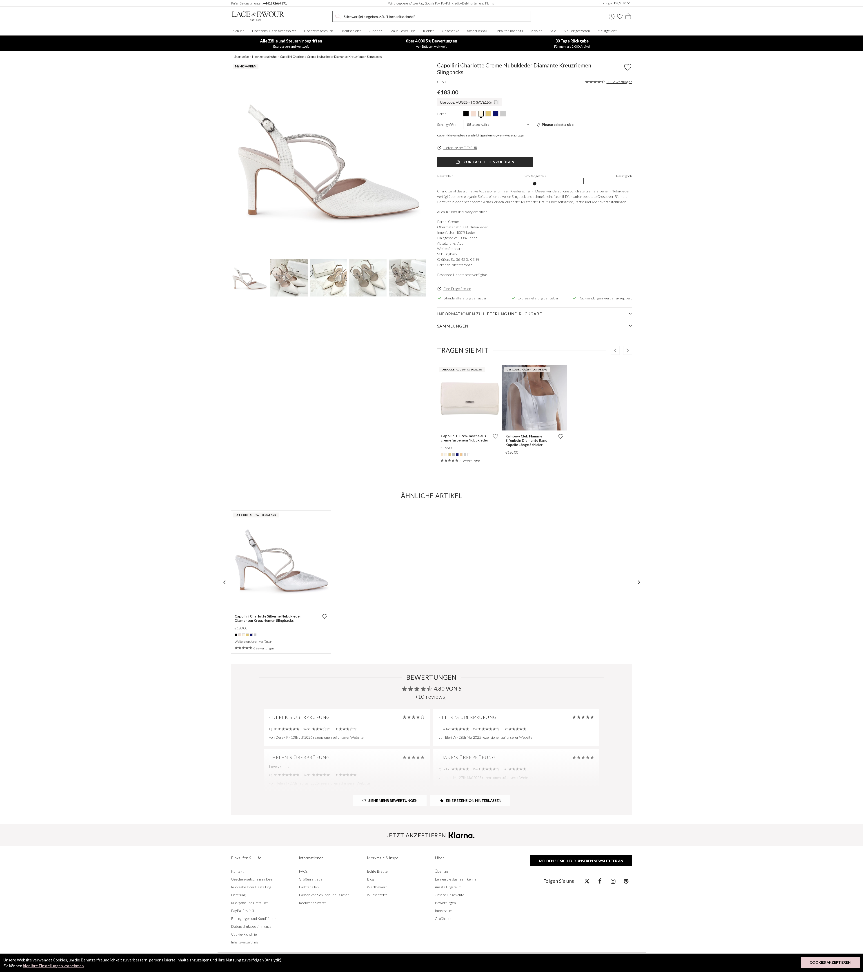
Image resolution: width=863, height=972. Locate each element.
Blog (370, 879)
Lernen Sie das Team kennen (456, 879)
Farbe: (442, 113)
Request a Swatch (313, 903)
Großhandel (444, 918)
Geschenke (450, 31)
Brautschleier (350, 31)
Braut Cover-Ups (402, 31)
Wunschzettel (377, 895)
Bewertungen (445, 903)
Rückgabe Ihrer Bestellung (251, 887)
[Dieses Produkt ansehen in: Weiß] (468, 454)
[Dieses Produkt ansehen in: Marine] (457, 454)
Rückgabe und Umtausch (250, 903)
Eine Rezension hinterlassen (473, 800)
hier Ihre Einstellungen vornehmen (53, 965)
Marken (536, 31)
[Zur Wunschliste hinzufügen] (495, 436)
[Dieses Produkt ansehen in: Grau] (453, 454)
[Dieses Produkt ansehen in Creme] (481, 113)
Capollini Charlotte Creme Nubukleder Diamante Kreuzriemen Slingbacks (331, 56)
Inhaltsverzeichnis (244, 942)
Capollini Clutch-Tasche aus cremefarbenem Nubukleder (464, 438)
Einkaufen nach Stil (508, 31)
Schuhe (239, 31)
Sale (553, 31)
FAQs (303, 871)
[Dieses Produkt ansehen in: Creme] (446, 454)
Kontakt (237, 871)
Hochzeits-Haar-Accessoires (274, 31)
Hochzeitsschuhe (264, 56)
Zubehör (375, 31)
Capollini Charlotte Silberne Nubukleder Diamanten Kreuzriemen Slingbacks (268, 618)
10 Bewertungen (619, 82)
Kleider (428, 31)
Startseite (241, 56)
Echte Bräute (377, 871)
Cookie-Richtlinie (244, 934)
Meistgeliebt (607, 31)
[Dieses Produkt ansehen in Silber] (503, 113)
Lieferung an (611, 3)
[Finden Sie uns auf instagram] (613, 881)
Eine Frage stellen (457, 288)
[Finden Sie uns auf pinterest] (626, 881)
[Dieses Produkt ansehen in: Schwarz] (236, 634)
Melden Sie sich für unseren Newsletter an (581, 860)
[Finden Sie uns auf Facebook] (600, 881)
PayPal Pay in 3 (242, 910)
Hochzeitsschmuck (318, 31)
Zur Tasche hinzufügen (488, 162)
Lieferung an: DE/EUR (460, 147)
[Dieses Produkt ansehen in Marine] (495, 113)
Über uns (442, 871)
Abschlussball (477, 31)
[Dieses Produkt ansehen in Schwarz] (466, 113)
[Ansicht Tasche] (628, 16)
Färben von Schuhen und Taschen (324, 895)
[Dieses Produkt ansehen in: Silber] (465, 454)
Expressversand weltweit (291, 43)
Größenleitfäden (311, 879)
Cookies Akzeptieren (830, 962)
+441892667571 (275, 3)
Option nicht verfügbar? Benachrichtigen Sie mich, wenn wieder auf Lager (481, 135)
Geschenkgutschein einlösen (252, 879)
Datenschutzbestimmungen (252, 926)
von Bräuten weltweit (431, 43)
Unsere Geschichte (449, 895)
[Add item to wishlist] (627, 67)
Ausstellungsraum (448, 887)
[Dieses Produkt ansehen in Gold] (488, 113)
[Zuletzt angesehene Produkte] (612, 16)
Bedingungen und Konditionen (253, 918)
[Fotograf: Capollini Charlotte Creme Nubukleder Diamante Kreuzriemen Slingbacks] (328, 159)
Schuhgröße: (446, 124)
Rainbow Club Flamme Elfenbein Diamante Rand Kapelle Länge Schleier (526, 440)
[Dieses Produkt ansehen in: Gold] (449, 454)
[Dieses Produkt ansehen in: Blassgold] (461, 454)
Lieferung (238, 895)
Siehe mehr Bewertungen (393, 800)
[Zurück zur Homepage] (264, 16)
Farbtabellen (309, 887)
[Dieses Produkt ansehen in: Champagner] (442, 454)
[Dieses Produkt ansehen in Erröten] (473, 113)
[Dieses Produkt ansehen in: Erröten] (239, 634)
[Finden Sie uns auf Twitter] (587, 881)
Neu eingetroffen (577, 31)
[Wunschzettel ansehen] (619, 16)
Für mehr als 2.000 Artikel (572, 43)
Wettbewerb (377, 887)
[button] (240, 159)
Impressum (443, 910)
